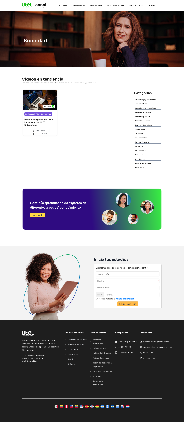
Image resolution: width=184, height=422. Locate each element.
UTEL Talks (62, 5)
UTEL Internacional (115, 5)
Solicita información (127, 304)
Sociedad (29, 114)
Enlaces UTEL (96, 5)
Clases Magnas (78, 5)
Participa (151, 5)
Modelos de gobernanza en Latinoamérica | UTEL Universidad (38, 122)
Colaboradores (136, 5)
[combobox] (100, 294)
